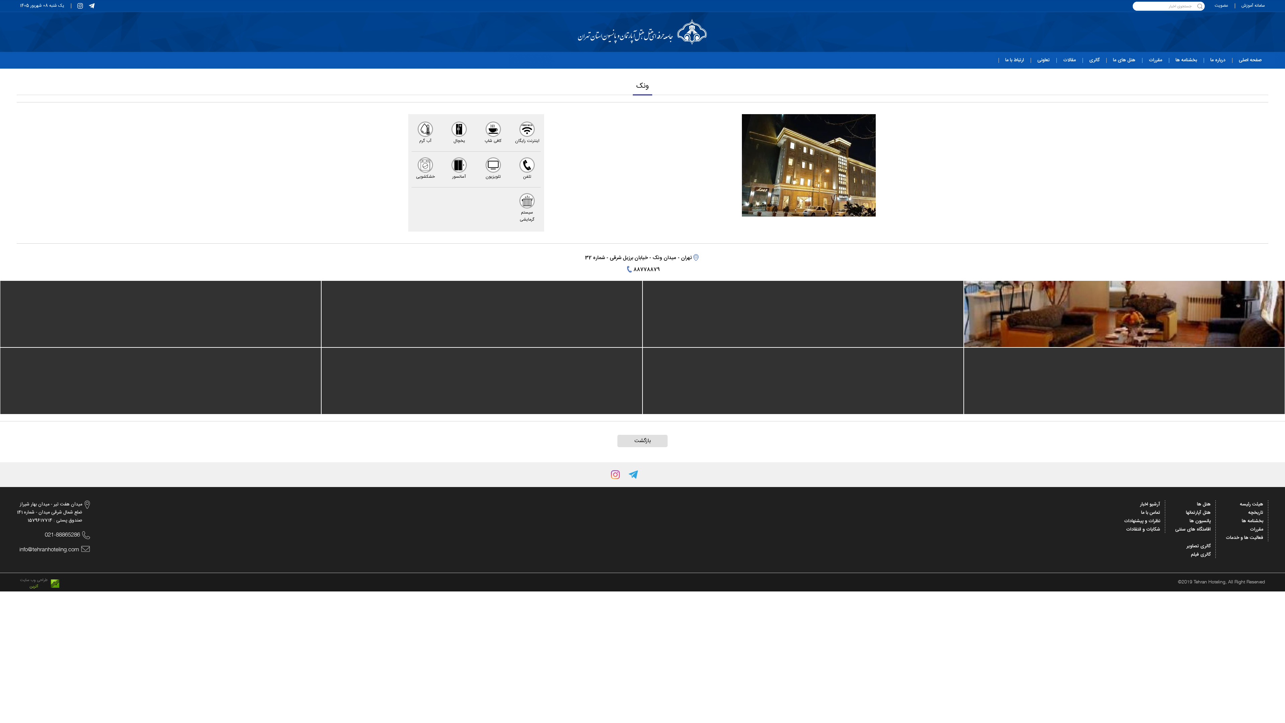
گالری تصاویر (1199, 546)
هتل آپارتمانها (1198, 513)
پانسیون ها (1200, 521)
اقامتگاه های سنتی (1193, 530)
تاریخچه (1255, 513)
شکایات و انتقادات (1143, 530)
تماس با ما (1150, 513)
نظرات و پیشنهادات (1142, 521)
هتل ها (1204, 504)
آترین (33, 586)
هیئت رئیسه (1251, 504)
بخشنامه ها (1252, 521)
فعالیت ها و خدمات (1244, 538)
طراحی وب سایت (34, 580)
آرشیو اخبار (1150, 504)
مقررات (1256, 530)
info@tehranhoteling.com (49, 549)
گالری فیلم (1201, 555)
